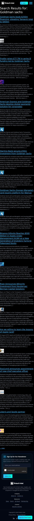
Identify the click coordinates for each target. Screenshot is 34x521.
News (7, 501)
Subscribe (8, 476)
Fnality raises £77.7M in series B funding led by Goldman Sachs (15, 59)
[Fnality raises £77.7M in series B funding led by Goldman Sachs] (2, 81)
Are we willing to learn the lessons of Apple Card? (16, 330)
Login (24, 3)
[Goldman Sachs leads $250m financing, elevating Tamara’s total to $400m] (2, 40)
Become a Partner (17, 506)
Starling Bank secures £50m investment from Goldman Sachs (15, 152)
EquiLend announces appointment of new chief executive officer (16, 370)
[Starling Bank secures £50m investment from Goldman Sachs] (2, 171)
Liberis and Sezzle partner (12, 411)
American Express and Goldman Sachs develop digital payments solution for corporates (15, 104)
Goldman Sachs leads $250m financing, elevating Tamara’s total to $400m (16, 19)
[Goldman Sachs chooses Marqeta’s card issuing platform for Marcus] (2, 212)
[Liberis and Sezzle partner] (2, 430)
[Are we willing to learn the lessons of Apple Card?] (2, 350)
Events (12, 501)
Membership (24, 501)
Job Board (17, 501)
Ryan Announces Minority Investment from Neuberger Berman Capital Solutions (13, 286)
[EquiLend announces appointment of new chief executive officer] (2, 391)
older (2, 448)
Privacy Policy (12, 515)
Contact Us (20, 496)
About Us (13, 496)
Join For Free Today (25, 517)
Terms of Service (21, 515)
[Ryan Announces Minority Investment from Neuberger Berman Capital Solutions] (2, 308)
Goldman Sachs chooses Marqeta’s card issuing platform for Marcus (16, 191)
